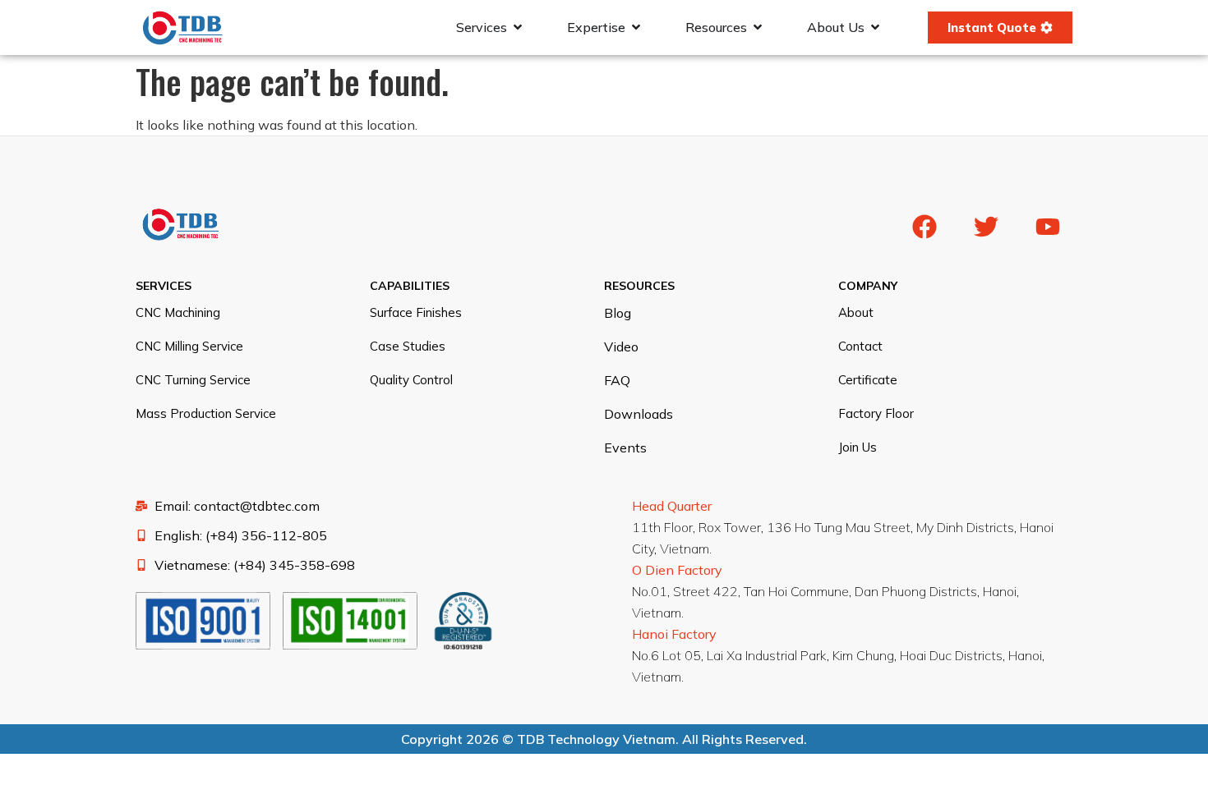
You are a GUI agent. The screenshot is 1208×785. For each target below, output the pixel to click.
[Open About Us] (875, 27)
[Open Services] (517, 27)
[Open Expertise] (636, 27)
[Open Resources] (757, 27)
